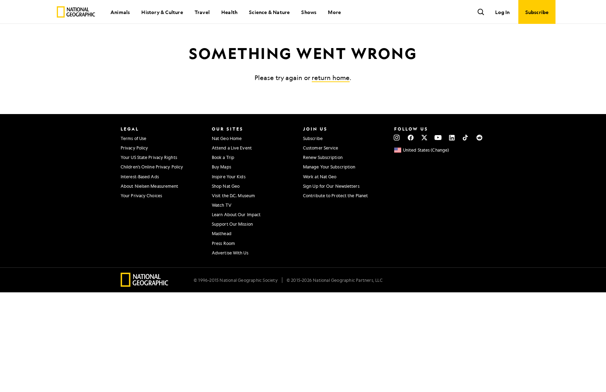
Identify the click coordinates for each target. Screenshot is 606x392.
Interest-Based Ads (140, 176)
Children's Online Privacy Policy (152, 167)
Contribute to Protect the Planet (335, 195)
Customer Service (320, 148)
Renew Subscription (323, 157)
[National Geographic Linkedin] (451, 137)
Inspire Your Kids (228, 176)
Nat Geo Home (227, 138)
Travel (202, 12)
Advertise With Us (230, 252)
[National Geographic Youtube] (438, 137)
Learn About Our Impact (236, 214)
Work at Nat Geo (320, 176)
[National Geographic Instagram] (396, 137)
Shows (308, 12)
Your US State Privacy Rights (149, 157)
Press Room (223, 243)
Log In (502, 12)
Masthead (221, 233)
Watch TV (221, 205)
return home (331, 77)
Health (229, 12)
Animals (120, 12)
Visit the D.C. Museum (233, 195)
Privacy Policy (134, 148)
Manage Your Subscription (329, 167)
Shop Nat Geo (226, 186)
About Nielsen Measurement (150, 186)
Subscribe (313, 138)
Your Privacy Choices (141, 195)
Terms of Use (133, 138)
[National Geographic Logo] (145, 284)
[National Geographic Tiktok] (465, 137)
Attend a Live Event (232, 148)
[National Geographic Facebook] (410, 137)
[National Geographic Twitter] (424, 137)
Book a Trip (223, 157)
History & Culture (162, 12)
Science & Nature (269, 12)
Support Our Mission (232, 224)
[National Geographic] (76, 12)
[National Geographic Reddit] (479, 137)
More (334, 12)
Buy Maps (221, 167)
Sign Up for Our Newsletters (331, 186)
